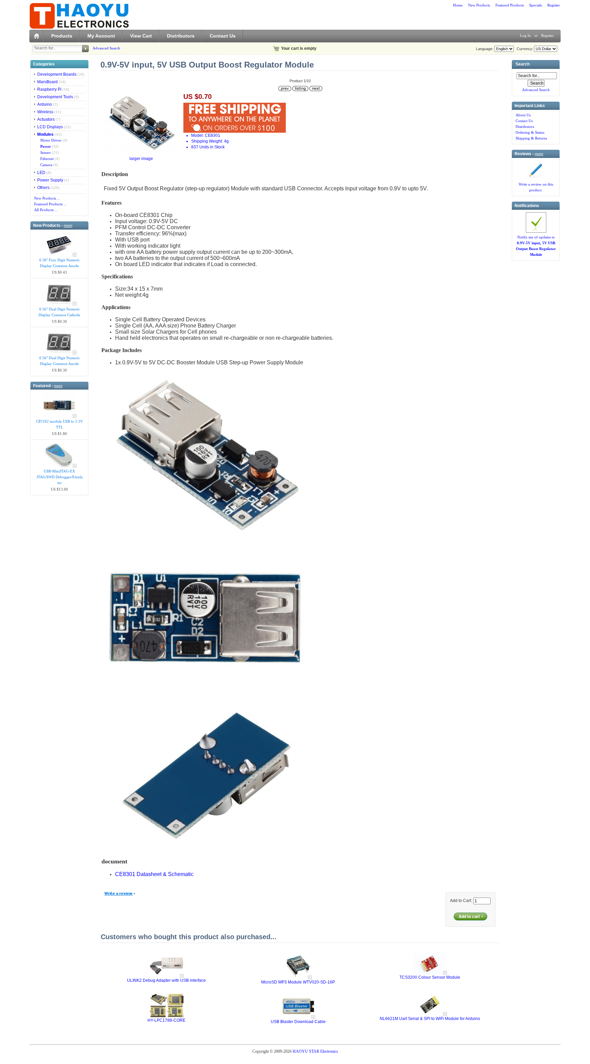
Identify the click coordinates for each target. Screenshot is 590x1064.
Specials (535, 5)
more (68, 225)
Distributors (181, 36)
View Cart (141, 36)
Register (553, 5)
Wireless (45, 112)
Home (458, 5)
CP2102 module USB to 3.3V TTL (59, 424)
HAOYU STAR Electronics (315, 1051)
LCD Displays (50, 127)
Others (43, 187)
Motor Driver (49, 140)
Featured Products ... (50, 204)
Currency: (524, 49)
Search (523, 64)
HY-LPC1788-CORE (166, 1020)
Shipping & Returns (531, 138)
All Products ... (46, 210)
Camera (45, 165)
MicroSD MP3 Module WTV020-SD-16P (298, 982)
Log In (525, 35)
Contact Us (223, 36)
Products (61, 36)
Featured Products (509, 5)
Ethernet (46, 159)
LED (41, 172)
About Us (523, 115)
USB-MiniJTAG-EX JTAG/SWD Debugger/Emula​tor (60, 477)
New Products (479, 5)
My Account (101, 36)
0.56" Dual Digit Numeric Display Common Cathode (59, 312)
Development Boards (56, 74)
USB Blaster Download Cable (298, 1021)
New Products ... (47, 198)
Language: (484, 49)
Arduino (44, 104)
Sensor (44, 152)
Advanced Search (106, 48)
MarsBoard (47, 81)
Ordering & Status (530, 132)
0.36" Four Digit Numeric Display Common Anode (59, 263)
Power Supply (50, 180)
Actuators (46, 119)
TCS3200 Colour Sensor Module (429, 977)
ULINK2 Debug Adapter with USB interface (166, 980)
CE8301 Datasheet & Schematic (154, 874)
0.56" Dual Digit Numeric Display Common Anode (59, 361)
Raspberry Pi (49, 89)
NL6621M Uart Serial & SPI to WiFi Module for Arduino (430, 1018)
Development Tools (55, 96)
